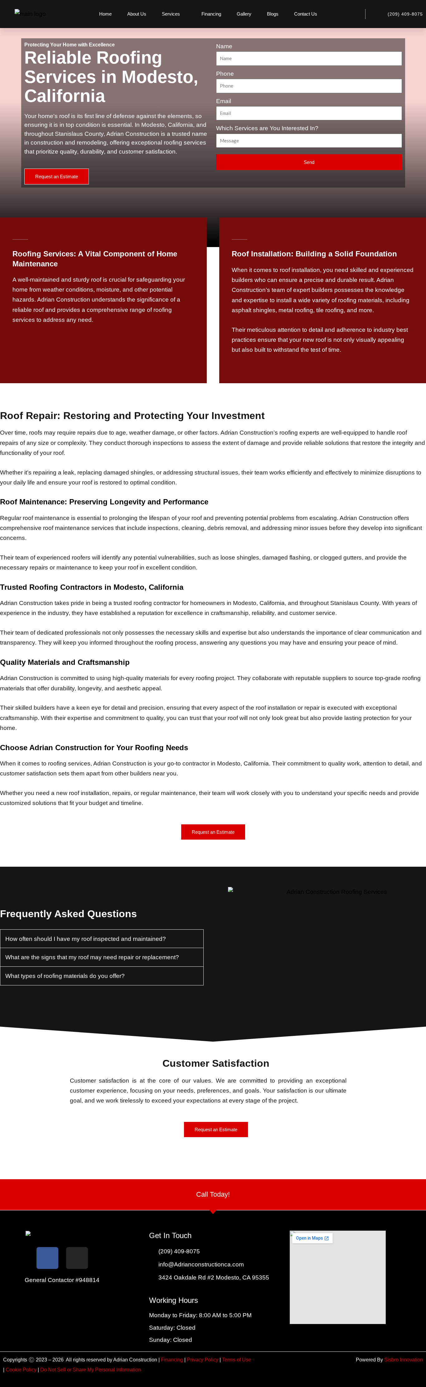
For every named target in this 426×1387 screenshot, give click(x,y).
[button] (101, 939)
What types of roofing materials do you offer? (65, 976)
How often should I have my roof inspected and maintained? (85, 939)
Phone (225, 73)
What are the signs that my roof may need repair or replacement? (92, 957)
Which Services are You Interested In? (267, 128)
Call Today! (213, 1194)
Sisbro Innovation (403, 1359)
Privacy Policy (203, 1359)
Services (171, 14)
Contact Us (305, 14)
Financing (211, 14)
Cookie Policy (21, 1369)
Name (224, 46)
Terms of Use (236, 1359)
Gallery (244, 14)
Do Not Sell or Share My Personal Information (90, 1369)
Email (223, 101)
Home (105, 14)
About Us (136, 14)
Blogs (272, 14)
